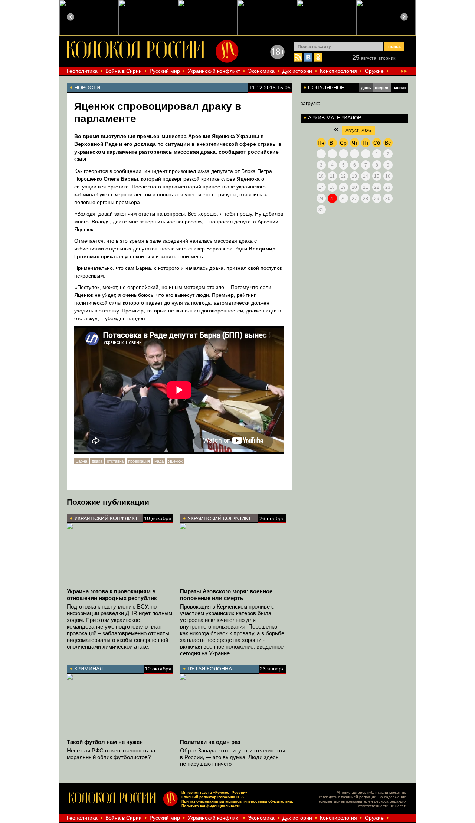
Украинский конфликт (214, 71)
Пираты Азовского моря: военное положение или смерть (226, 594)
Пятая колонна (209, 669)
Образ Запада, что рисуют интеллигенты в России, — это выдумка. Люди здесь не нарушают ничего (232, 757)
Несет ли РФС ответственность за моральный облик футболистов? (111, 753)
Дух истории (297, 71)
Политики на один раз (210, 742)
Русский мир (165, 71)
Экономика (261, 71)
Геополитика (82, 71)
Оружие (374, 71)
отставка (115, 461)
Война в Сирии (123, 71)
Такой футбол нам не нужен (105, 742)
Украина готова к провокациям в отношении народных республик (112, 594)
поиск (394, 46)
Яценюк (175, 461)
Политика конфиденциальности (210, 806)
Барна (81, 461)
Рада (159, 461)
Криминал (88, 669)
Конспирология (338, 71)
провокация (139, 461)
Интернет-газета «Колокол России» (214, 792)
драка (97, 461)
